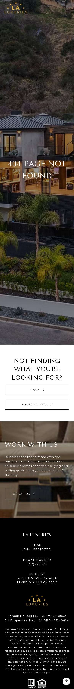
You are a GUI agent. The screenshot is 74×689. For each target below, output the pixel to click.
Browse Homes (35, 404)
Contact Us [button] (21, 493)
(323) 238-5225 (37, 564)
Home (35, 390)
